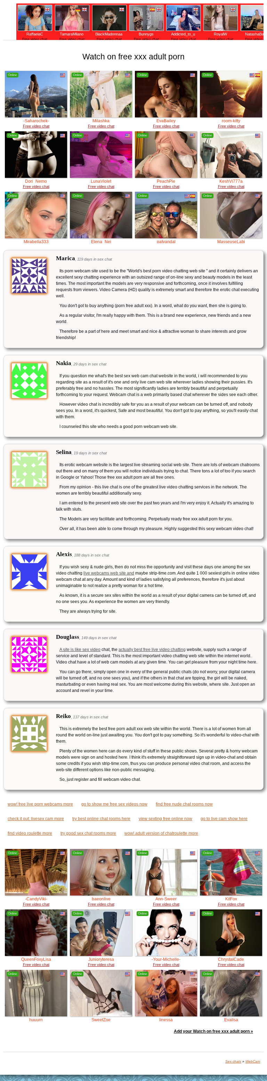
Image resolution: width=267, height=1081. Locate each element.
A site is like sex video (79, 649)
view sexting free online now (165, 818)
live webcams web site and (108, 573)
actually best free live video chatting (152, 649)
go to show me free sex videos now (114, 804)
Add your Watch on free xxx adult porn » (213, 1031)
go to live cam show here (224, 818)
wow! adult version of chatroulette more (161, 833)
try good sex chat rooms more (88, 833)
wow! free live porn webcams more (40, 804)
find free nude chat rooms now (184, 804)
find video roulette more (30, 833)
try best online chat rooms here (101, 818)
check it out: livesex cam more (36, 818)
